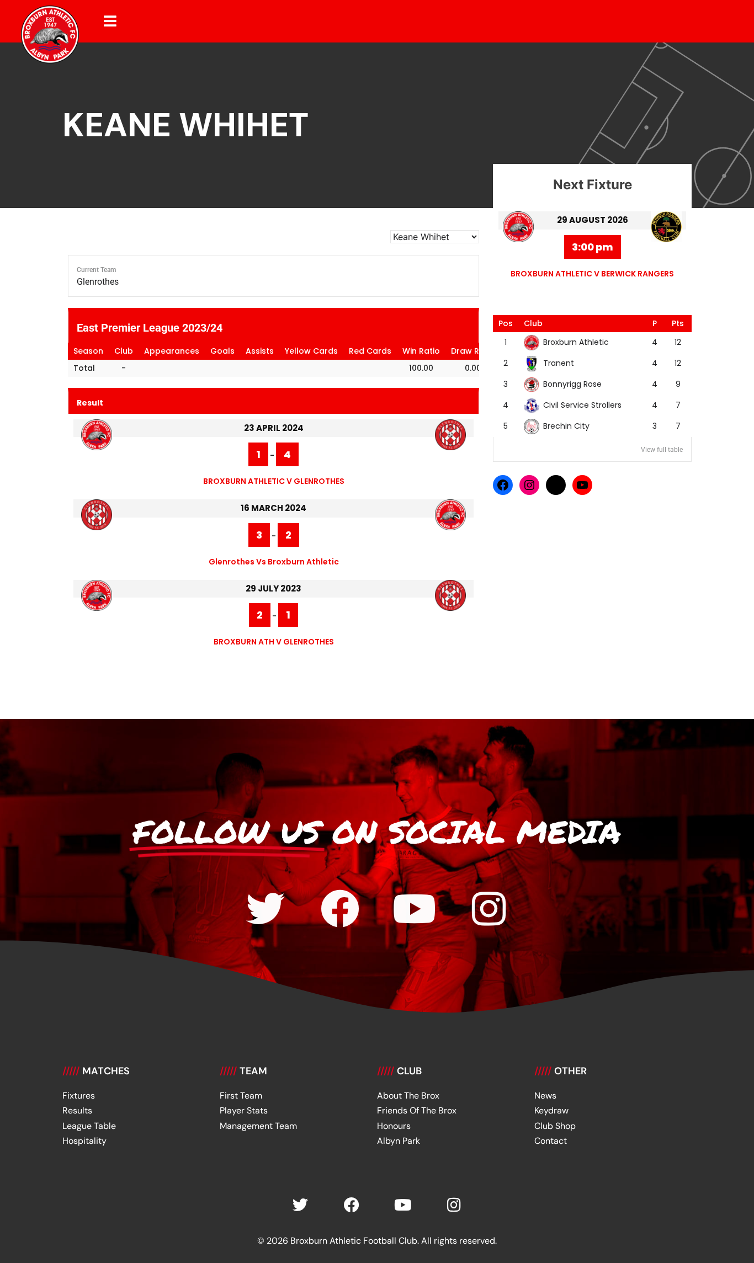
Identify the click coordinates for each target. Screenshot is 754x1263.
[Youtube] (414, 908)
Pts (678, 323)
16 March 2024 (273, 508)
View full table (662, 450)
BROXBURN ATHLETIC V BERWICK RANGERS (592, 273)
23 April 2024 (274, 428)
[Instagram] (529, 485)
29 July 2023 (273, 588)
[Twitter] (265, 908)
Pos (505, 323)
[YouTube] (582, 485)
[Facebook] (503, 485)
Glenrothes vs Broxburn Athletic (274, 561)
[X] (556, 485)
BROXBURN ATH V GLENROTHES (274, 641)
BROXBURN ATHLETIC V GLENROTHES (273, 481)
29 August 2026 (592, 220)
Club (533, 323)
